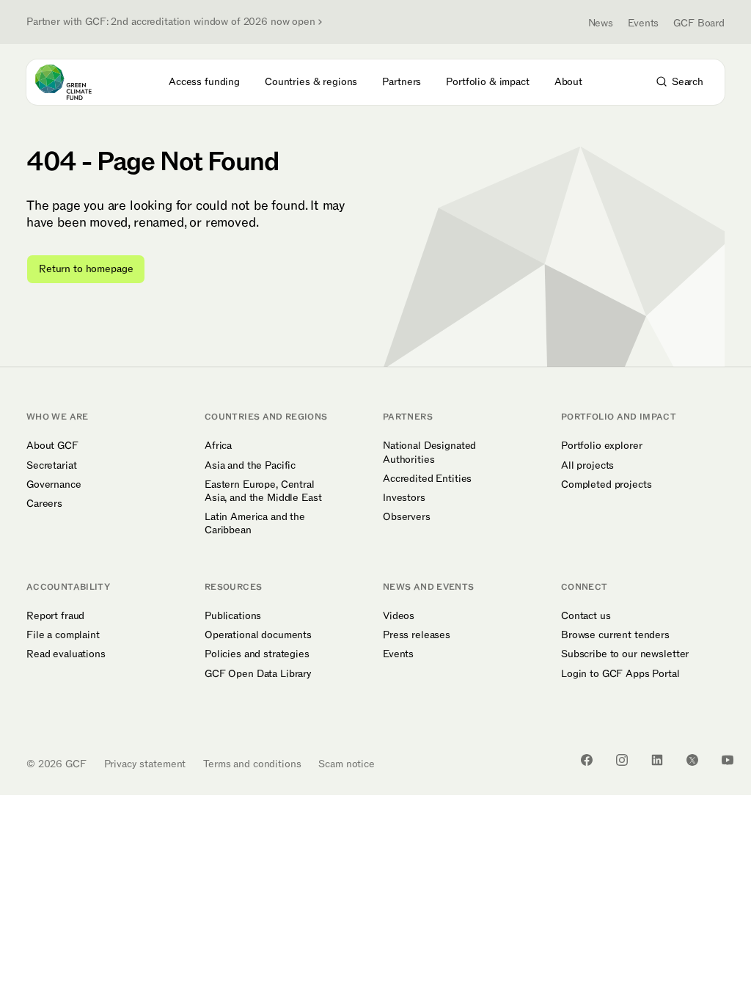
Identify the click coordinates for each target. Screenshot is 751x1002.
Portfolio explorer (601, 446)
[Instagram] (622, 760)
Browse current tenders (615, 635)
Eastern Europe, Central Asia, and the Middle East (263, 491)
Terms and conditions (252, 764)
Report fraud (55, 616)
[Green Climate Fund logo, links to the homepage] (76, 82)
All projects (587, 465)
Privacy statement (145, 764)
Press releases (416, 635)
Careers (44, 504)
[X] (692, 760)
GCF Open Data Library (258, 674)
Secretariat (51, 465)
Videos (398, 616)
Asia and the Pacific (250, 465)
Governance (53, 484)
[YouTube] (727, 760)
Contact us (586, 616)
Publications (233, 616)
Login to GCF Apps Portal (620, 674)
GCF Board (699, 23)
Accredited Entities (427, 479)
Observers (407, 517)
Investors (404, 498)
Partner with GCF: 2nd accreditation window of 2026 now (170, 22)
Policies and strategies (257, 654)
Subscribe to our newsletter (625, 654)
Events (643, 23)
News (600, 23)
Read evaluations (66, 654)
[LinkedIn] (657, 760)
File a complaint (63, 635)
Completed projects (606, 484)
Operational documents (258, 635)
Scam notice (346, 764)
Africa (218, 446)
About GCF (52, 446)
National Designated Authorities (429, 452)
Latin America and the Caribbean (255, 524)
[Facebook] (587, 760)
